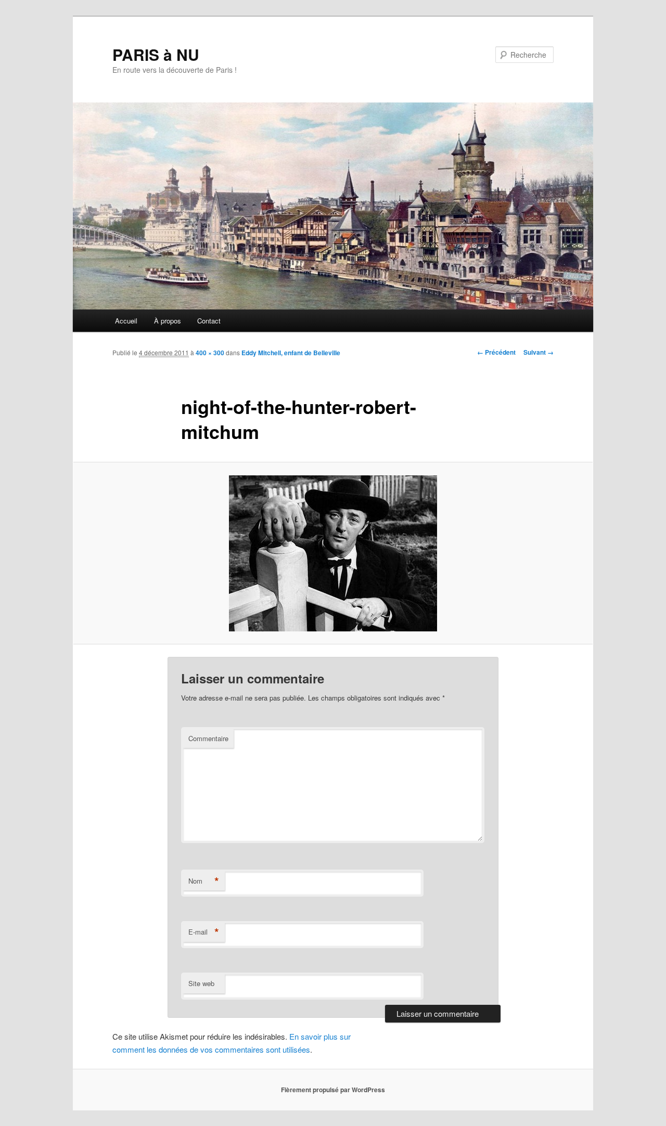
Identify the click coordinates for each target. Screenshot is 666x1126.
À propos (167, 321)
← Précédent (496, 352)
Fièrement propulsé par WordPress (333, 1089)
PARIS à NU (155, 54)
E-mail (203, 932)
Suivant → (538, 352)
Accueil (126, 321)
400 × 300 (210, 352)
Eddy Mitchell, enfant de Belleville (290, 352)
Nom (203, 881)
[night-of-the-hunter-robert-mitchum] (333, 553)
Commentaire (208, 738)
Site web (201, 983)
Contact (209, 321)
